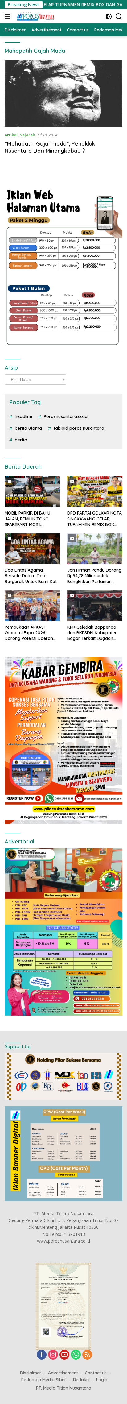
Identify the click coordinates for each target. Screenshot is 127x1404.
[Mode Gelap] (108, 16)
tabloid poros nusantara (79, 428)
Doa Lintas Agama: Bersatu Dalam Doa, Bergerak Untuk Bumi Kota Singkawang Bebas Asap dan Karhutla (32, 575)
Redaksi (81, 1379)
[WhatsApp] (76, 1355)
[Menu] (9, 16)
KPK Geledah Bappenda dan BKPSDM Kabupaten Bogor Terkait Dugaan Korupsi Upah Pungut (92, 632)
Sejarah (27, 135)
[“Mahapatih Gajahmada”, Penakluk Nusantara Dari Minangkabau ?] (63, 93)
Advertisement (63, 1373)
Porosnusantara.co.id (66, 416)
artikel (11, 135)
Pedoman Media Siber (43, 1379)
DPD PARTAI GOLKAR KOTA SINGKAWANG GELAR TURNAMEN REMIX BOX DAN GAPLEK (94, 518)
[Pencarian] (118, 16)
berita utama (28, 428)
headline (23, 416)
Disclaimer (30, 1373)
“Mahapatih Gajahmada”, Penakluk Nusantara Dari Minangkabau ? (50, 147)
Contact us (96, 1373)
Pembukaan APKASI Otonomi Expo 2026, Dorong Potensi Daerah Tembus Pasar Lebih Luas (31, 632)
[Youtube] (64, 1355)
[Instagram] (53, 1355)
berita (21, 440)
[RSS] (87, 1355)
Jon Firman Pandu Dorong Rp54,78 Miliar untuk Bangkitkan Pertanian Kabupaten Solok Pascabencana (94, 575)
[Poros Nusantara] (34, 16)
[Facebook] (42, 1355)
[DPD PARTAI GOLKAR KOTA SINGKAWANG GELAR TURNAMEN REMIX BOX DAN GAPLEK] (94, 491)
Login (101, 1379)
